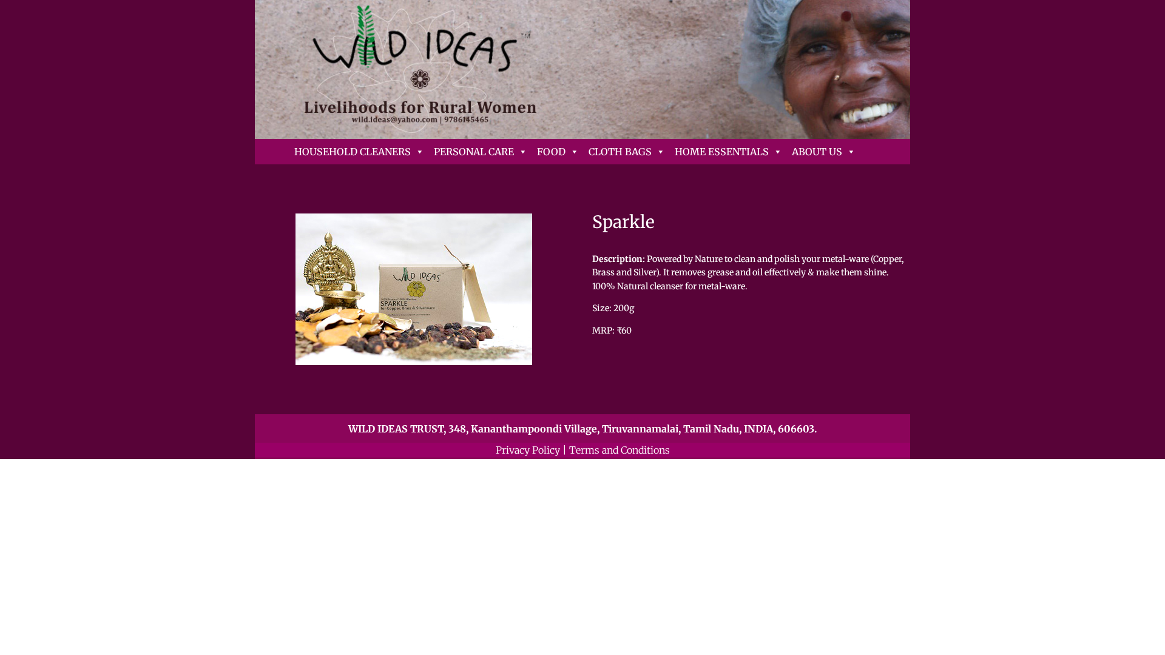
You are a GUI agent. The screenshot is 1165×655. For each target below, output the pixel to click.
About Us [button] (817, 152)
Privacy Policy (528, 450)
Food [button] (551, 152)
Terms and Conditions (619, 450)
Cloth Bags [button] (620, 152)
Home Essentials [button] (722, 152)
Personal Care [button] (474, 152)
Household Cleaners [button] (352, 152)
